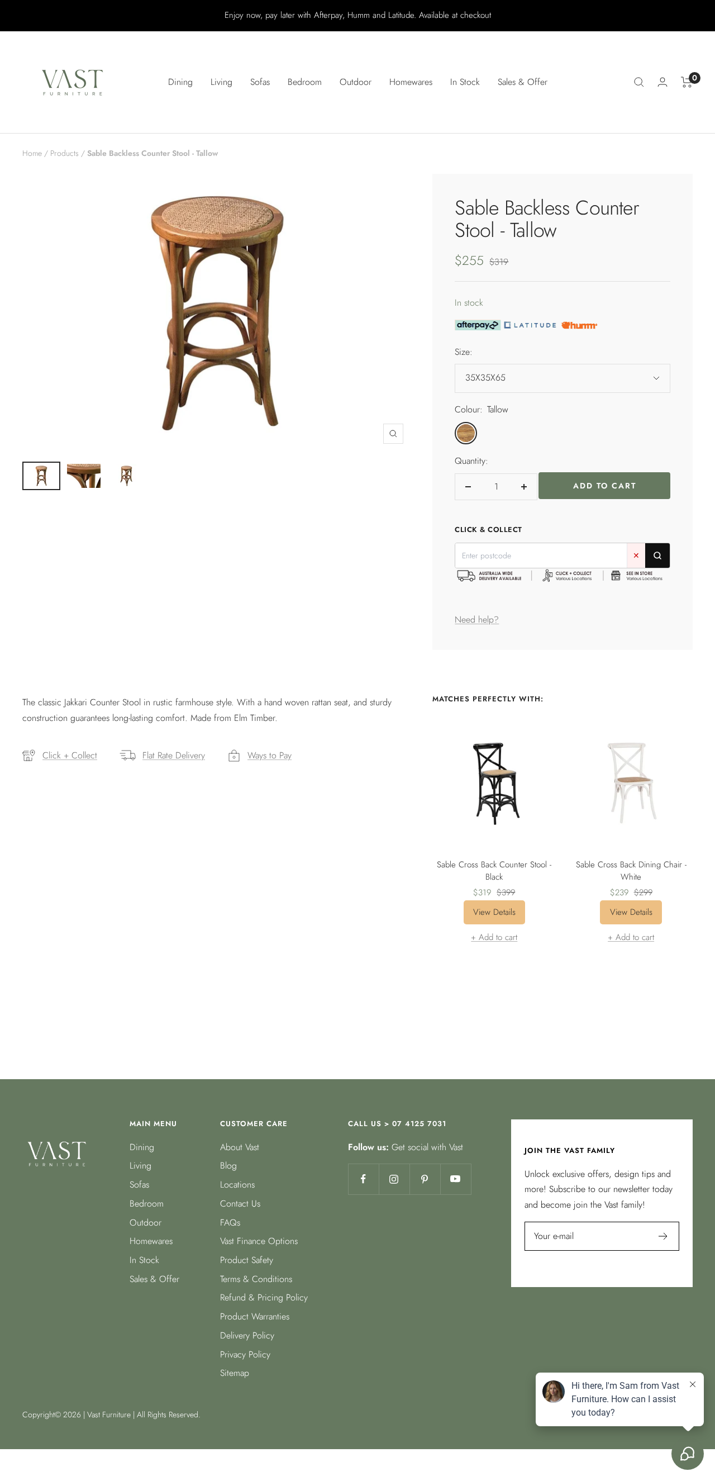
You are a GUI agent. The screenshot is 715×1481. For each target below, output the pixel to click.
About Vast (239, 1147)
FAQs (230, 1222)
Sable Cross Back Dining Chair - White (631, 871)
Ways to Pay (269, 755)
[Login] (662, 82)
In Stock (465, 81)
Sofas (139, 1184)
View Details (494, 912)
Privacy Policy (245, 1354)
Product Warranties (254, 1316)
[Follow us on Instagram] (394, 1179)
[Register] (663, 1236)
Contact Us (240, 1203)
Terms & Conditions (256, 1279)
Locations (237, 1184)
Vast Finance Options (259, 1241)
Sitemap (234, 1372)
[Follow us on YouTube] (455, 1179)
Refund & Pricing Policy (264, 1297)
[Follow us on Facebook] (363, 1179)
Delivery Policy (247, 1335)
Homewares (151, 1241)
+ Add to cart (494, 937)
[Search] (639, 82)
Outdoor (145, 1222)
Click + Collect (69, 755)
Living (140, 1165)
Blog (228, 1165)
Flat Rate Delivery (173, 755)
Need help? (477, 619)
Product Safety (246, 1260)
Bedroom (147, 1203)
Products (64, 153)
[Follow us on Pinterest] (424, 1179)
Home (32, 153)
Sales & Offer (522, 81)
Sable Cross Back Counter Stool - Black (494, 871)
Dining (142, 1147)
